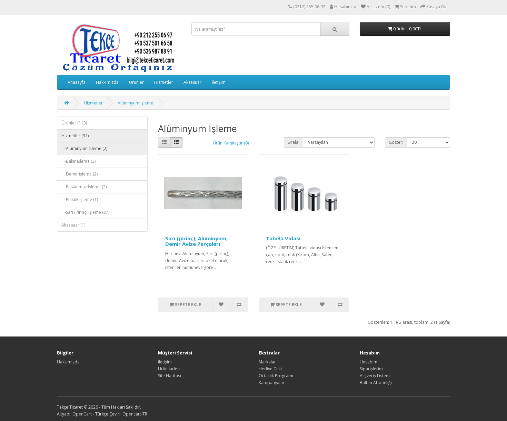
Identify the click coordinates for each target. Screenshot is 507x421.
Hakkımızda (107, 82)
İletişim (219, 82)
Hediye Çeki (270, 369)
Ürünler (136, 82)
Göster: (396, 142)
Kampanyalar (272, 382)
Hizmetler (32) (75, 136)
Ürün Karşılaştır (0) (231, 143)
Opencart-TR (134, 414)
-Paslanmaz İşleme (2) (84, 187)
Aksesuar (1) (73, 225)
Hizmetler (163, 82)
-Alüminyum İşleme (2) (84, 148)
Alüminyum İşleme (135, 103)
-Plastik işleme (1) (79, 199)
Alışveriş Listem (375, 376)
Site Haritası (169, 376)
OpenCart (82, 414)
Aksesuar (192, 82)
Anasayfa (77, 82)
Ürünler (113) (74, 123)
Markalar (267, 362)
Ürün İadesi (169, 369)
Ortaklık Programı (276, 376)
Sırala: (293, 142)
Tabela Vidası (283, 238)
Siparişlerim (371, 369)
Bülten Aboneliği (376, 382)
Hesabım (368, 362)
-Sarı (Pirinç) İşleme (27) (85, 212)
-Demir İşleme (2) (79, 174)
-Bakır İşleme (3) (78, 161)
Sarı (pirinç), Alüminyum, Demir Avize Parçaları (196, 241)
